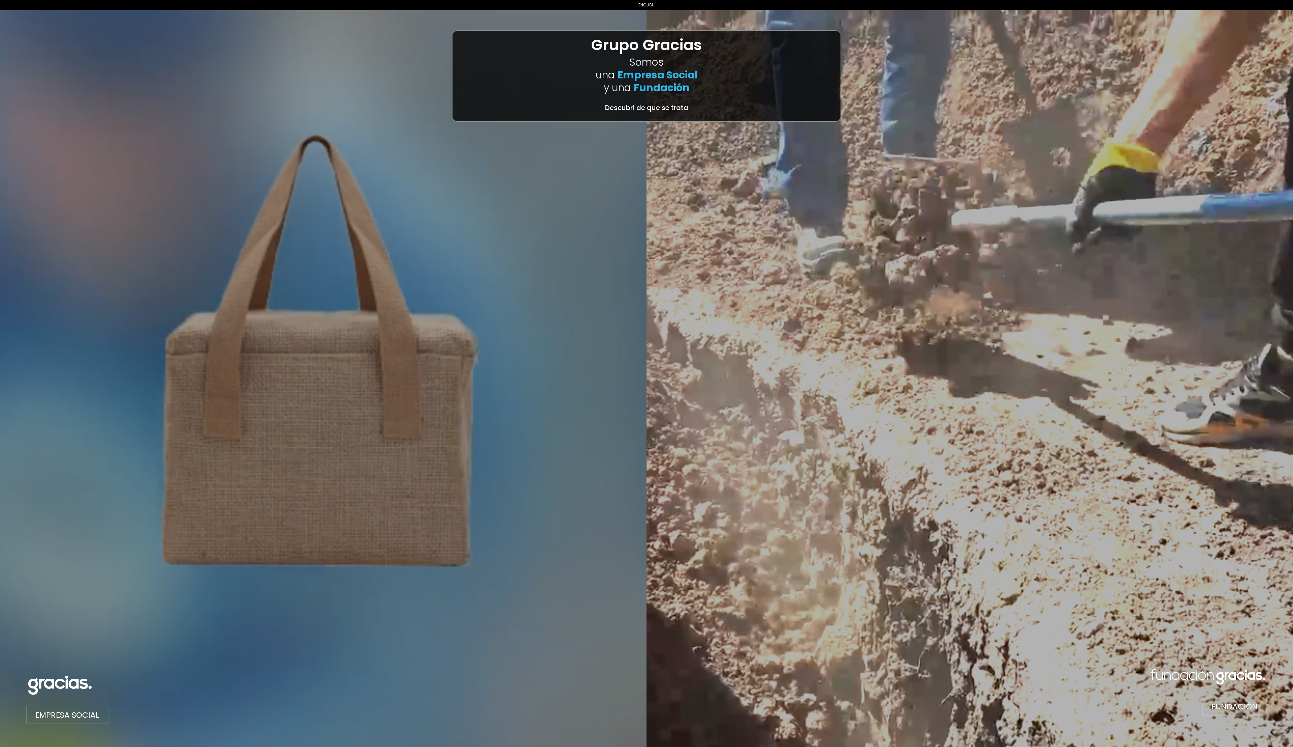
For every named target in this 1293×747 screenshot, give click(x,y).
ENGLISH (646, 5)
